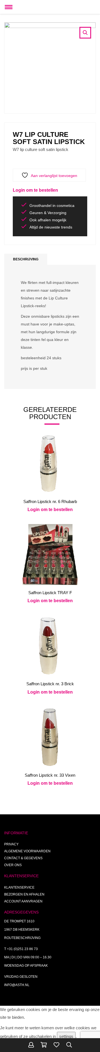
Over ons (13, 865)
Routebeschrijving (22, 938)
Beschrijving (25, 259)
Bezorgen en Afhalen (24, 894)
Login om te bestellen (35, 190)
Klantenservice (19, 887)
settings (66, 1036)
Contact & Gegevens (23, 858)
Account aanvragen (23, 901)
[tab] (25, 259)
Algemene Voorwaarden (27, 851)
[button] (85, 33)
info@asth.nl (16, 985)
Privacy (11, 844)
